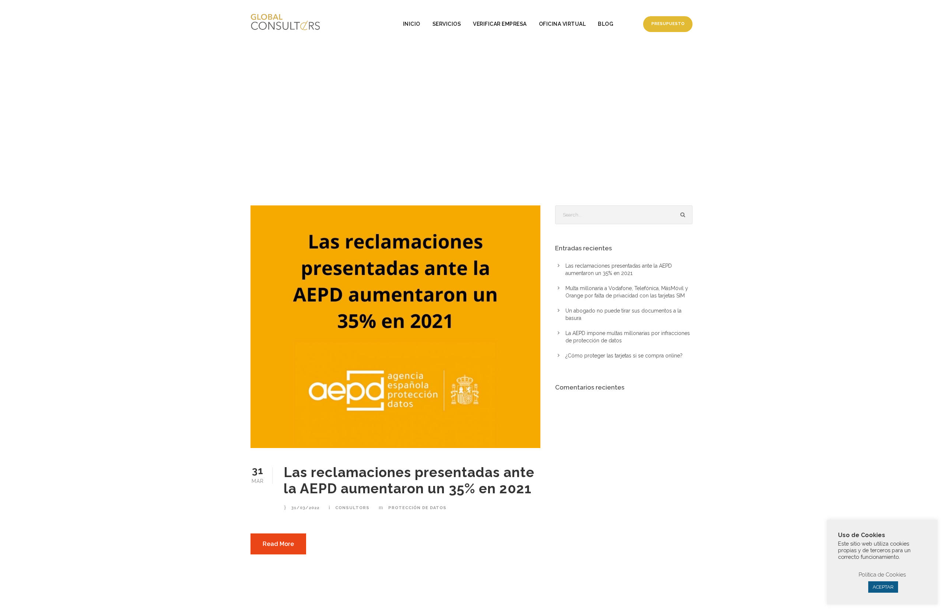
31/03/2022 (305, 507)
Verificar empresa (500, 24)
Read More (278, 543)
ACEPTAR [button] (883, 587)
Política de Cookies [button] (882, 574)
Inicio (411, 24)
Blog (605, 24)
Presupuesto (667, 23)
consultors (352, 507)
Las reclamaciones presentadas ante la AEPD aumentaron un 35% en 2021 (409, 480)
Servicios (446, 24)
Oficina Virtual (562, 24)
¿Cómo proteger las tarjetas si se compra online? (624, 356)
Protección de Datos (417, 507)
